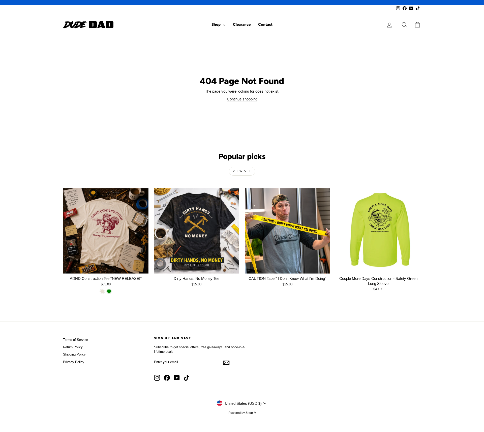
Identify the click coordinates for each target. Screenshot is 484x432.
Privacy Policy (73, 362)
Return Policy (73, 347)
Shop (216, 24)
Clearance (242, 24)
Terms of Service (75, 340)
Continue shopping (242, 99)
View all (242, 171)
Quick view (106, 268)
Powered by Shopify (242, 413)
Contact (265, 24)
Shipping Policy (74, 354)
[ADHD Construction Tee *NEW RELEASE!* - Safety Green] (109, 291)
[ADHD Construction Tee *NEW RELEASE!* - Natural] (102, 291)
